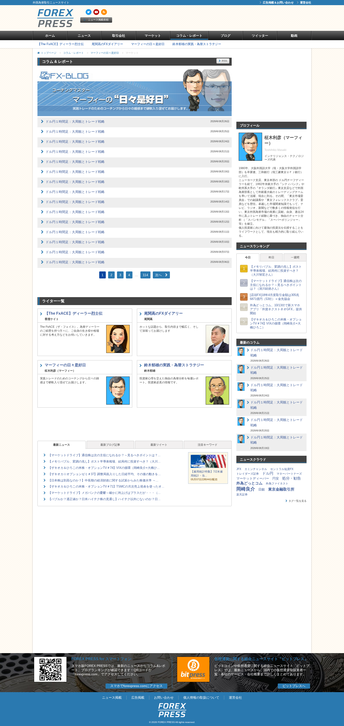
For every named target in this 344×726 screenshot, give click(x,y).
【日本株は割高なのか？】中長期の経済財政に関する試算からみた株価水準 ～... (103, 480)
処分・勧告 (291, 478)
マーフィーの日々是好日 (148, 44)
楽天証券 (242, 494)
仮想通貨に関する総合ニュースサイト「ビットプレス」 (261, 659)
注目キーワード (207, 444)
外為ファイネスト (277, 483)
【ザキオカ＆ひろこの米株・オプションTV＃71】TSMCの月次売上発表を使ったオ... (106, 486)
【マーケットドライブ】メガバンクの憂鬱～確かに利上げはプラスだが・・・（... (104, 493)
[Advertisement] (226, 17)
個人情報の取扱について (201, 697)
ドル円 (267, 473)
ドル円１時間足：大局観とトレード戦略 (75, 121)
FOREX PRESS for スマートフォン (101, 659)
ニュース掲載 (112, 697)
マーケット (153, 35)
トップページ (48, 52)
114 (145, 275)
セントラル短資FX (281, 469)
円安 (275, 478)
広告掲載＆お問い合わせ (278, 2)
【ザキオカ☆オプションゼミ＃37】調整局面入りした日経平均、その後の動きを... (104, 474)
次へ (158, 275)
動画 (294, 35)
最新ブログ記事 (110, 444)
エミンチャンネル (256, 469)
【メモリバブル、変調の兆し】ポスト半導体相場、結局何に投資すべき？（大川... (104, 461)
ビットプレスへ (293, 686)
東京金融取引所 (281, 489)
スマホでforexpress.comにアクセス (136, 686)
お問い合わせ (164, 697)
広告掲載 (137, 697)
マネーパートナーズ (289, 473)
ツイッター (260, 35)
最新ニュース (61, 444)
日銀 (261, 489)
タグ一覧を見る (298, 500)
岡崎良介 (245, 488)
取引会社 (118, 35)
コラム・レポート (189, 35)
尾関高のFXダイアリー (107, 44)
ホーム (50, 35)
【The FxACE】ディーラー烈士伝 (60, 44)
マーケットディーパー (252, 478)
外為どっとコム (249, 483)
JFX (238, 469)
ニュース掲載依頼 (98, 19)
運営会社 (305, 2)
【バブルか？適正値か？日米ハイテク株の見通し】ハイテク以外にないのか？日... (104, 499)
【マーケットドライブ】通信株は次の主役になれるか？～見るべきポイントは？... (104, 455)
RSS (224, 60)
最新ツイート (158, 444)
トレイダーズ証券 (247, 473)
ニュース (84, 35)
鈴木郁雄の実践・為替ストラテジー (196, 44)
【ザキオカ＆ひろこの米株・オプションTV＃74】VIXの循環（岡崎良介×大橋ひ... (104, 468)
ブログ (226, 35)
